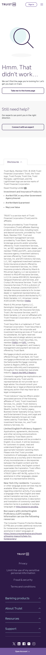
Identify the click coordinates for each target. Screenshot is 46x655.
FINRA (28, 301)
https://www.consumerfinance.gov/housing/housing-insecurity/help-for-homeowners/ (23, 536)
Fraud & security (23, 579)
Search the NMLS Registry (24, 372)
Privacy (23, 563)
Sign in (32, 5)
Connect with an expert (23, 127)
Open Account (21, 651)
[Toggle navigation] (41, 4)
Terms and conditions (23, 586)
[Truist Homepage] (9, 4)
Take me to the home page (23, 90)
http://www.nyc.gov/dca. (27, 507)
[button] (23, 598)
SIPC (24, 342)
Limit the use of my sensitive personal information (23, 571)
